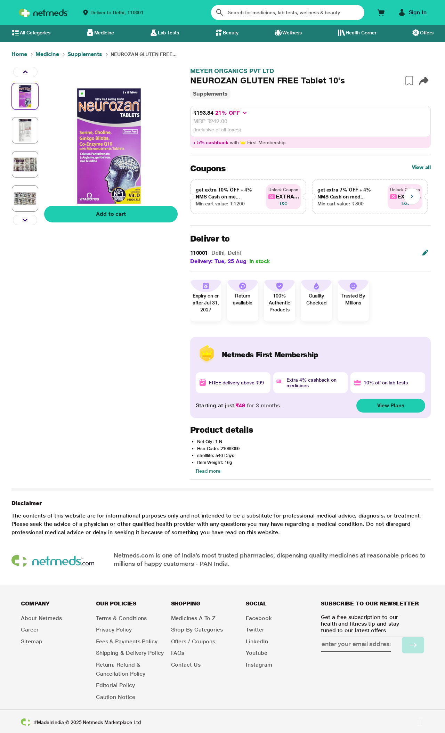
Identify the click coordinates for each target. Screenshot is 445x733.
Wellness (292, 32)
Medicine (104, 32)
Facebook (259, 618)
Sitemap (31, 641)
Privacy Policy (114, 629)
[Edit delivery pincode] (425, 252)
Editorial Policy (115, 685)
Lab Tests (168, 32)
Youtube (256, 653)
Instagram (259, 664)
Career (30, 629)
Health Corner (361, 32)
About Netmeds (41, 618)
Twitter (255, 629)
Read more (208, 471)
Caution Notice (115, 697)
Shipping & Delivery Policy (130, 653)
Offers (427, 32)
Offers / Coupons (193, 641)
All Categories (35, 32)
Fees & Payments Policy (126, 641)
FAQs (178, 653)
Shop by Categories (197, 629)
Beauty (231, 32)
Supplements (210, 93)
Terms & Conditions (121, 618)
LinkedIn (257, 641)
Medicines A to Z (193, 618)
